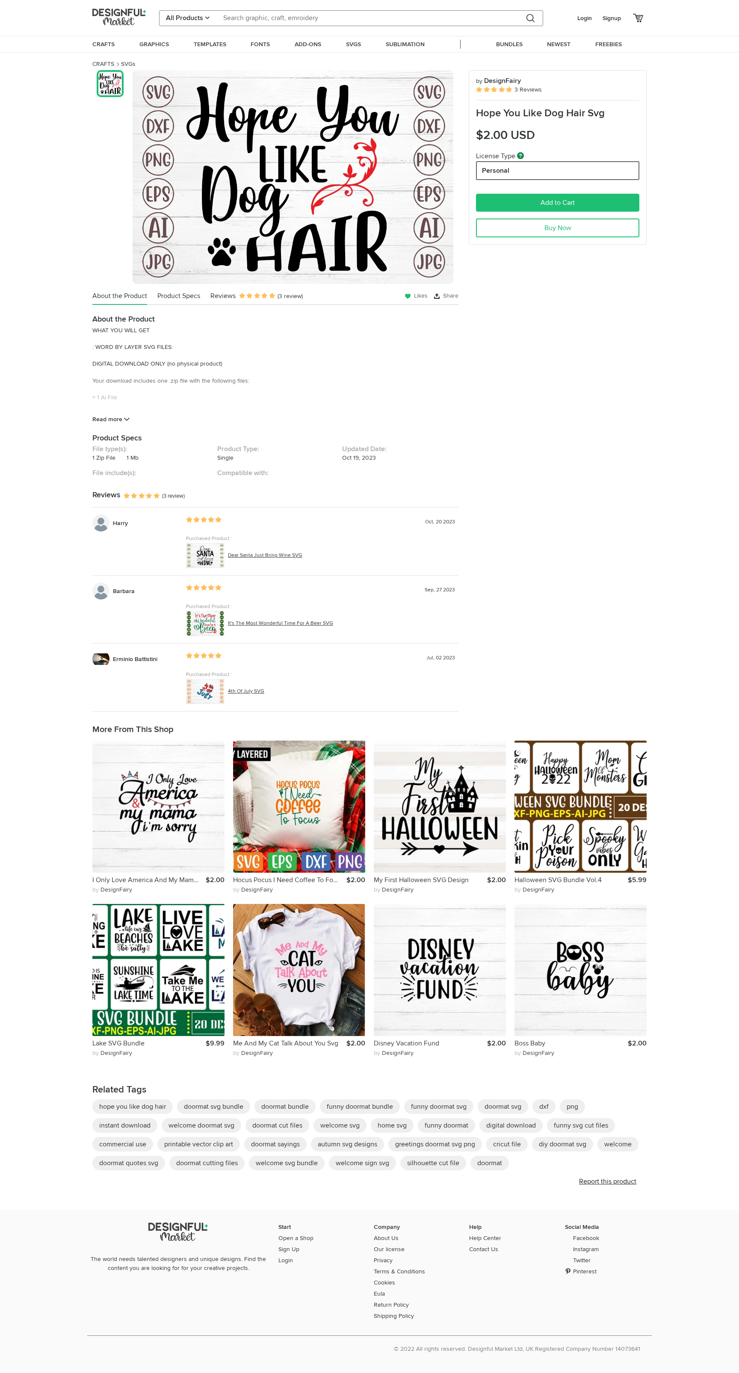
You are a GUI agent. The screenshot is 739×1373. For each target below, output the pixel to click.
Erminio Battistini (135, 659)
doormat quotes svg (128, 1163)
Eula (379, 1293)
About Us (386, 1238)
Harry (120, 523)
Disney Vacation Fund (406, 1043)
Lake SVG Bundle (118, 1043)
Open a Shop (295, 1238)
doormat (489, 1163)
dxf (544, 1106)
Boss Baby (529, 1043)
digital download (511, 1125)
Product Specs (178, 296)
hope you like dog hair (132, 1106)
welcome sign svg (362, 1163)
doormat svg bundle (213, 1106)
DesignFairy (498, 80)
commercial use (122, 1144)
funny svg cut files (581, 1125)
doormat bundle (285, 1106)
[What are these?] (520, 155)
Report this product (607, 1181)
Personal (495, 170)
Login (584, 18)
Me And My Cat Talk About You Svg (285, 1043)
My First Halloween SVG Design (421, 880)
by (112, 889)
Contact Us (483, 1249)
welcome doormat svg (201, 1125)
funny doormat (446, 1125)
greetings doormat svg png (435, 1144)
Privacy (383, 1260)
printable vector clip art (198, 1144)
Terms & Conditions (399, 1271)
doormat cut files (277, 1125)
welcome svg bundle (287, 1163)
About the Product (119, 296)
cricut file (507, 1144)
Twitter (582, 1260)
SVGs (128, 64)
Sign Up (288, 1249)
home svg (392, 1125)
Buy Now (557, 228)
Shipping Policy (394, 1316)
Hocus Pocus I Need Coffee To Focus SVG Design (289, 880)
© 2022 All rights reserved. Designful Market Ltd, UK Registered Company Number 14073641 (517, 1348)
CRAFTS (103, 64)
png (572, 1106)
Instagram (586, 1249)
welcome (618, 1144)
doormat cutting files (207, 1163)
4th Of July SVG (246, 691)
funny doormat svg (439, 1106)
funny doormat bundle (360, 1106)
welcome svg (340, 1125)
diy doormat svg (562, 1144)
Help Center (485, 1238)
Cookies (384, 1282)
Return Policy (391, 1304)
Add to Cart (558, 202)
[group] (292, 177)
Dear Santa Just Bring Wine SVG (265, 555)
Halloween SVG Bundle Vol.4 (558, 880)
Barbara (124, 591)
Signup (612, 18)
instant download (125, 1125)
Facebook (586, 1238)
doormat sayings (275, 1144)
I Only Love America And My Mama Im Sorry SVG (149, 880)
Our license (389, 1249)
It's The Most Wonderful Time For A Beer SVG (280, 623)
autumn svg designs (347, 1144)
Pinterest (585, 1271)
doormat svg (503, 1106)
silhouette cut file (433, 1163)
